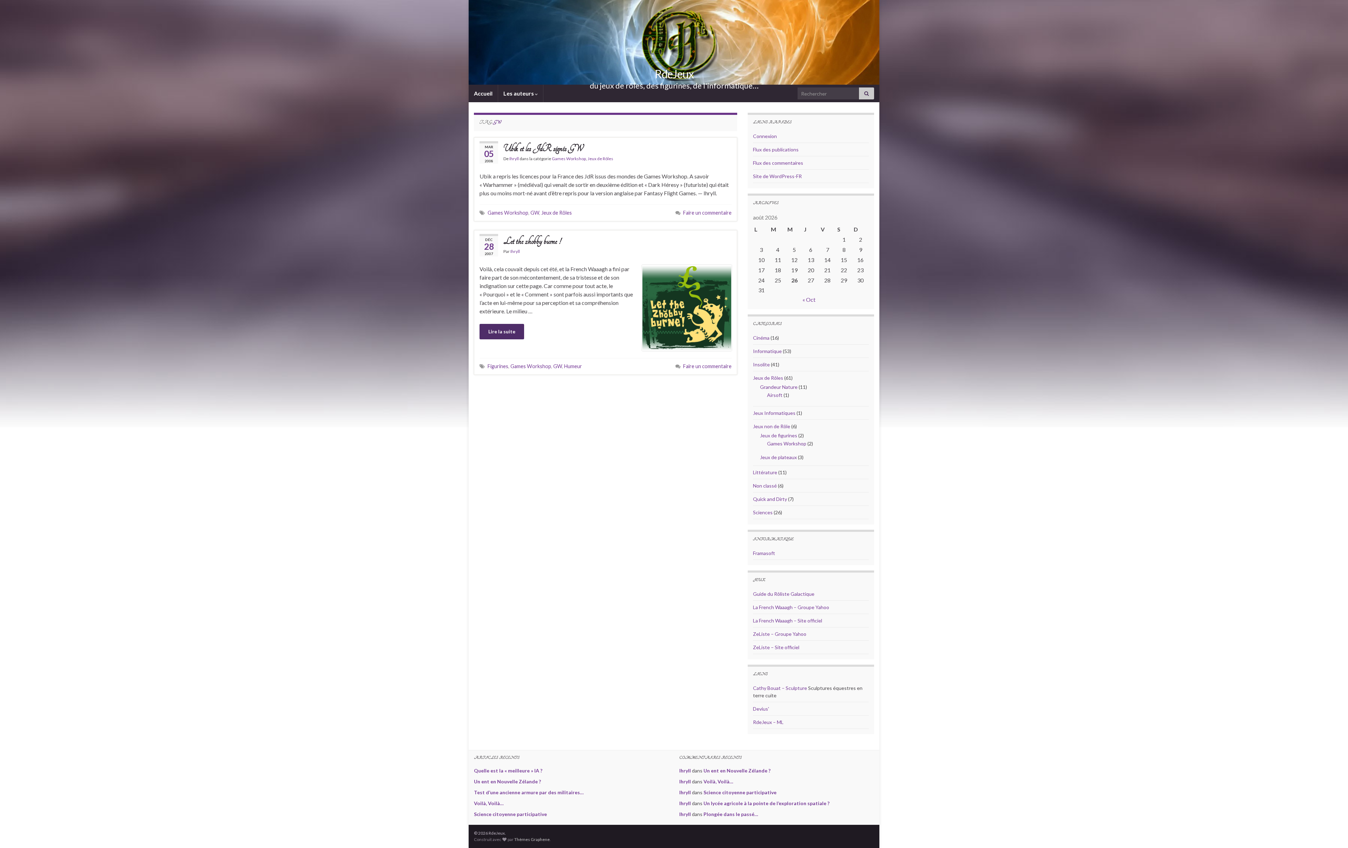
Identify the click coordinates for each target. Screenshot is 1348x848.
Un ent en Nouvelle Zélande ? (507, 781)
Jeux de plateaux (778, 457)
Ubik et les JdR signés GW (543, 148)
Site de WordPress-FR (777, 176)
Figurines (498, 366)
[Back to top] (1332, 832)
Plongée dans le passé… (730, 814)
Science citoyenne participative (510, 814)
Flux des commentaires (778, 163)
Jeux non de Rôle (771, 426)
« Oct (808, 299)
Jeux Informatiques (774, 413)
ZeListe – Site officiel (776, 647)
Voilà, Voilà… (489, 803)
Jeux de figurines (778, 435)
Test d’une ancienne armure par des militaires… (529, 792)
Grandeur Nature (779, 387)
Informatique (767, 351)
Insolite (761, 364)
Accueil (483, 93)
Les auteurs (519, 93)
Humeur (573, 366)
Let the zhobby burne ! (532, 241)
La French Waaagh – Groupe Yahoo (791, 607)
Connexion (765, 136)
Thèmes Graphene (532, 839)
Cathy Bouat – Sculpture (780, 688)
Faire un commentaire (707, 213)
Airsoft (774, 395)
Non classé (765, 486)
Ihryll (514, 158)
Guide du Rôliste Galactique (783, 594)
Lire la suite (501, 331)
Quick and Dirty (770, 499)
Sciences (763, 512)
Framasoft (764, 553)
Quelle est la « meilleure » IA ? (508, 771)
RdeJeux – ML (768, 722)
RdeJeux (674, 74)
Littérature (765, 472)
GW (534, 213)
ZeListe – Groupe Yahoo (779, 634)
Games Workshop (569, 158)
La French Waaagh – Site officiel (787, 621)
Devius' (761, 709)
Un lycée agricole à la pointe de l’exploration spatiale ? (766, 803)
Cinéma (761, 338)
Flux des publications (776, 149)
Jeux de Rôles (600, 158)
